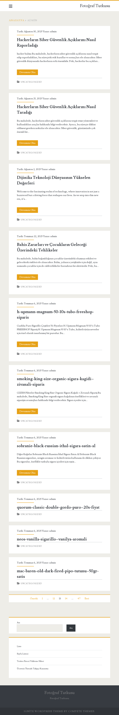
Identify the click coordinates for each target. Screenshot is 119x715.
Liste (19, 646)
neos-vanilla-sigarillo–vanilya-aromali (52, 539)
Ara (18, 622)
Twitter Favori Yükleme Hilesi (30, 661)
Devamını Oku (29, 73)
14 (66, 598)
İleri (87, 598)
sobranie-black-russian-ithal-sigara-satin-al (56, 446)
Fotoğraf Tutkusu (95, 5)
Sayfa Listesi (22, 654)
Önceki (34, 598)
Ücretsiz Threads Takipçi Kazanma (32, 668)
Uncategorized (31, 82)
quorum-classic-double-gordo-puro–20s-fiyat (58, 507)
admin (53, 31)
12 (54, 598)
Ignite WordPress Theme (43, 711)
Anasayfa (16, 20)
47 (78, 598)
